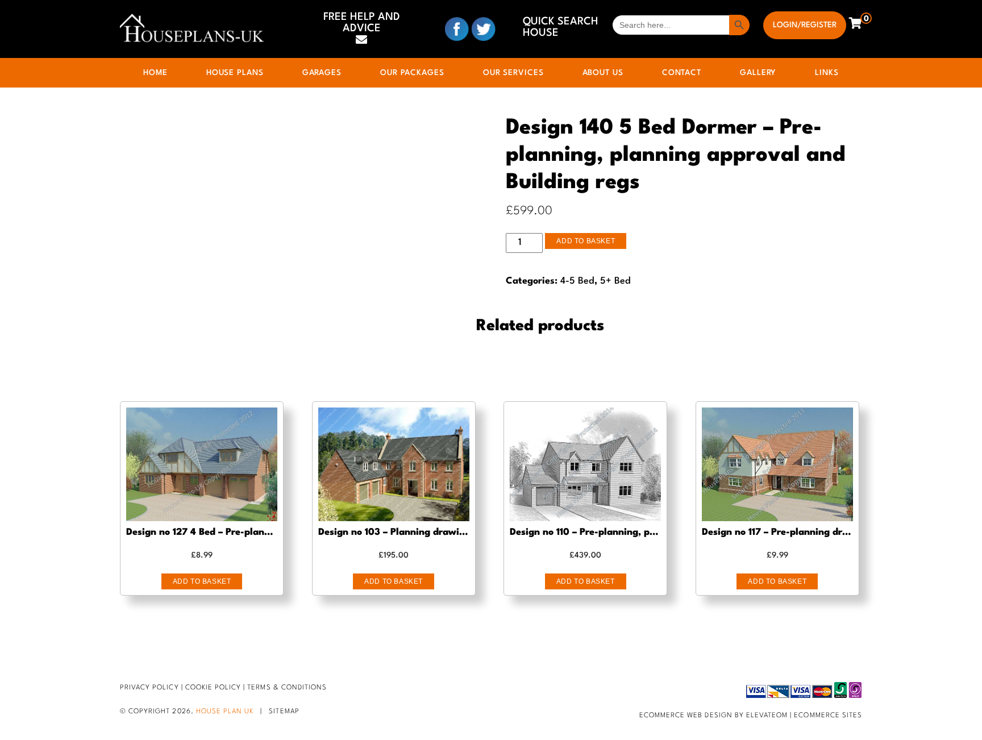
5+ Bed (615, 281)
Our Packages (412, 73)
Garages (322, 73)
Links (827, 73)
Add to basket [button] (202, 581)
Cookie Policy (213, 687)
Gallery (758, 73)
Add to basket (585, 241)
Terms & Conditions (287, 687)
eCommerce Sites (828, 715)
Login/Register (805, 25)
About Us (602, 73)
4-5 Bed (577, 281)
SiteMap (284, 711)
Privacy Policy (149, 687)
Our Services (513, 73)
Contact (681, 73)
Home (155, 73)
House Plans (235, 73)
